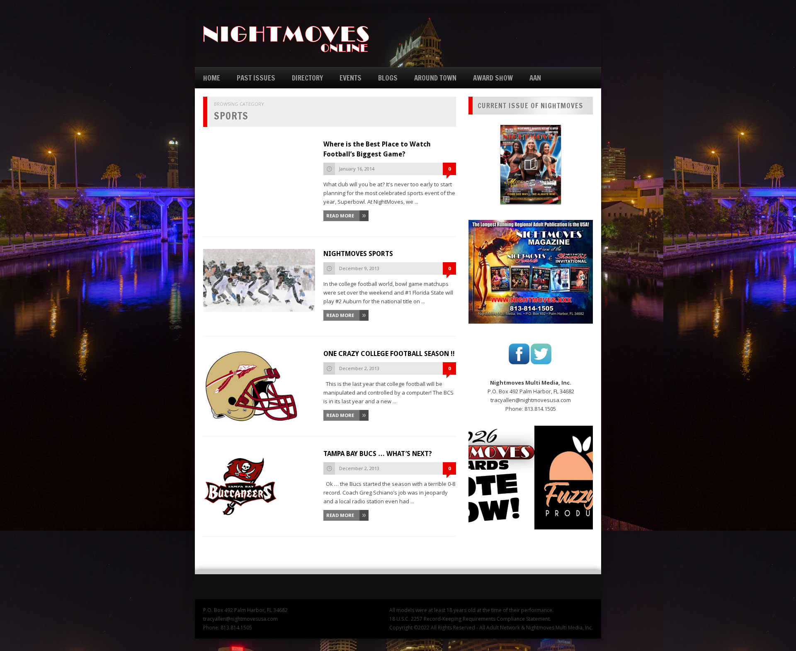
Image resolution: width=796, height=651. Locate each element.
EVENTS (351, 78)
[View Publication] (530, 164)
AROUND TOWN (435, 78)
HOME (211, 78)
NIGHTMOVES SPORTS (358, 254)
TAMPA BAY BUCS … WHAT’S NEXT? (377, 454)
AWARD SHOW (493, 78)
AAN (535, 78)
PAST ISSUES (256, 78)
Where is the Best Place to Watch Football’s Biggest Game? (377, 149)
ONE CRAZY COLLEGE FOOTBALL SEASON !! (389, 354)
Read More (340, 215)
